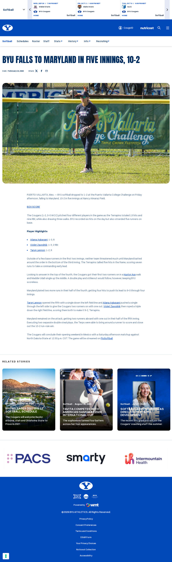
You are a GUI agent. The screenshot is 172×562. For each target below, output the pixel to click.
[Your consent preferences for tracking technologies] (6, 556)
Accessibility (86, 555)
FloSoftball (107, 338)
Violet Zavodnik (38, 244)
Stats (57, 41)
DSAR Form (86, 537)
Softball (10, 403)
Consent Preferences (86, 525)
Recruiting (102, 41)
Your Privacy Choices (86, 543)
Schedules (23, 41)
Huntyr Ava (130, 274)
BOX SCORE (33, 206)
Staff (46, 41)
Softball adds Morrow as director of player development (142, 412)
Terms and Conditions (86, 531)
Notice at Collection (86, 549)
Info (86, 41)
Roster (36, 41)
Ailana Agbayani (39, 239)
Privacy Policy (86, 519)
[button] (30, 9)
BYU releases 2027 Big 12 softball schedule (24, 409)
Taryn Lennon (37, 250)
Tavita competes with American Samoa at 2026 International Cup (82, 412)
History (72, 41)
